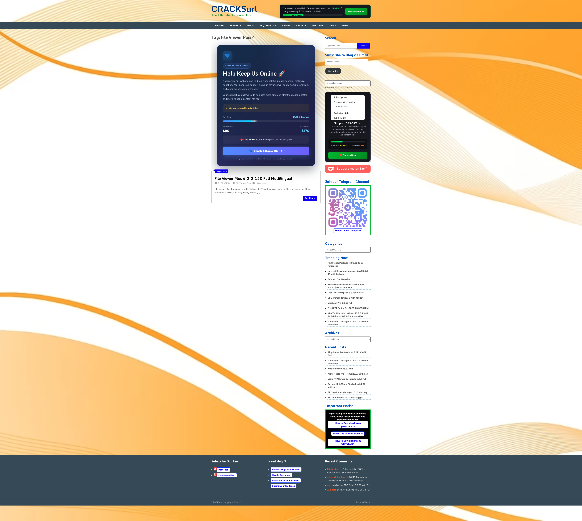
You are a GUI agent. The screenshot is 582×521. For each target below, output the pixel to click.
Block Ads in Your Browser (348, 433)
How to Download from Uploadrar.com (348, 425)
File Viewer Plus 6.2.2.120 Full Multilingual (253, 178)
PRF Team (317, 25)
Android (286, 25)
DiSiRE (332, 25)
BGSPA (345, 25)
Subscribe (333, 71)
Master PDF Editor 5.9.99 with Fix (353, 485)
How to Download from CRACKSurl (348, 442)
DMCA (250, 25)
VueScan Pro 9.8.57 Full (340, 303)
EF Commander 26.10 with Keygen (345, 297)
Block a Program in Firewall (286, 469)
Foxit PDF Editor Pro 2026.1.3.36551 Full (348, 308)
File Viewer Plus (243, 183)
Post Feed (223, 469)
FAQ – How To (267, 25)
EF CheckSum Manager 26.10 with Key (347, 392)
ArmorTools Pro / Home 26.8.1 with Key (348, 373)
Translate (347, 87)
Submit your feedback (283, 486)
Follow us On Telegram (348, 230)
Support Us (235, 25)
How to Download (281, 475)
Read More (310, 198)
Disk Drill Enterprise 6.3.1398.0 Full (346, 292)
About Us (219, 25)
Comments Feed (226, 475)
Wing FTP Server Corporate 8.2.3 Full (347, 379)
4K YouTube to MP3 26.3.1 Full (355, 489)
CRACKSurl (234, 8)
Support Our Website (339, 279)
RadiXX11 (301, 25)
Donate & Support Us (266, 151)
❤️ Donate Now (348, 155)
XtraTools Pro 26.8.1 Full (340, 368)
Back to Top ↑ (363, 502)
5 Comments (262, 183)
